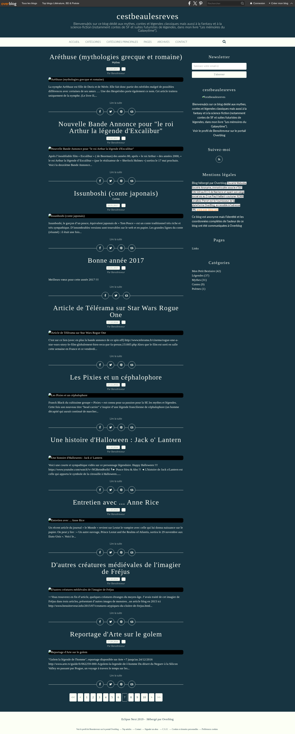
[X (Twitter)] (195, 3)
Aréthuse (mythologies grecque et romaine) (116, 57)
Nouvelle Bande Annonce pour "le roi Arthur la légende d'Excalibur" (116, 127)
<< (73, 697)
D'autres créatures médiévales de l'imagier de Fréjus (116, 568)
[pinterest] (201, 3)
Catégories (93, 42)
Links (195, 248)
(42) (206, 271)
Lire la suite (116, 103)
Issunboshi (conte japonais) (116, 193)
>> (159, 697)
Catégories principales (122, 42)
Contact (181, 42)
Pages (148, 42)
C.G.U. (165, 729)
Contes (116, 199)
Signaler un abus (152, 729)
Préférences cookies (210, 729)
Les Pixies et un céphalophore (116, 377)
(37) (200, 275)
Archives (163, 42)
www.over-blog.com (207, 209)
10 (144, 697)
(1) (198, 288)
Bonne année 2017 (116, 260)
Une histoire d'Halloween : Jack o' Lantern (116, 440)
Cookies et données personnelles (185, 729)
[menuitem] (74, 42)
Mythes (116, 62)
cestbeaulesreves (148, 16)
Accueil (74, 42)
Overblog (168, 719)
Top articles (126, 729)
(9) (198, 284)
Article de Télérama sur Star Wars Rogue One (116, 311)
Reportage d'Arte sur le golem (116, 634)
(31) (199, 280)
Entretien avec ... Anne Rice (116, 502)
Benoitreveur (221, 130)
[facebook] (189, 3)
